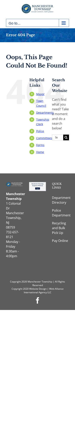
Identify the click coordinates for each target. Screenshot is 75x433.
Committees (44, 138)
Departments (45, 112)
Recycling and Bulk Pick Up (59, 228)
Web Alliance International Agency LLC (44, 290)
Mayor (40, 94)
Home (40, 152)
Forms (40, 145)
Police (40, 131)
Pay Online (60, 240)
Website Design (38, 288)
